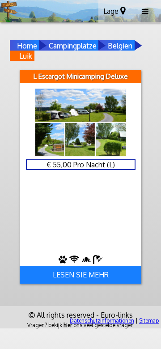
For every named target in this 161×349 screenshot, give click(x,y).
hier (68, 325)
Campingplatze (73, 45)
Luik (25, 55)
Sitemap (149, 320)
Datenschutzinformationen (102, 320)
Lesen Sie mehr (81, 274)
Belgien (120, 45)
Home (27, 45)
